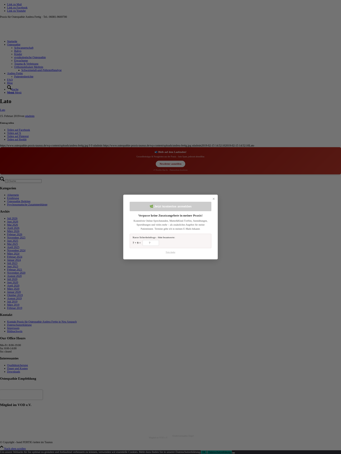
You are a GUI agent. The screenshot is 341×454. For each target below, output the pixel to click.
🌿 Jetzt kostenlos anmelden (171, 206)
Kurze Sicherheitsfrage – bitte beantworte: (154, 237)
